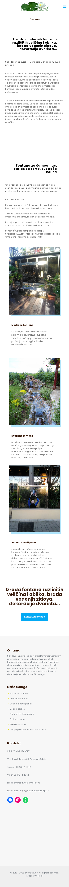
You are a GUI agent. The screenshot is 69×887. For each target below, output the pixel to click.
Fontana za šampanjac (22, 714)
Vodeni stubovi (17, 708)
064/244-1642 (23, 767)
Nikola (39, 875)
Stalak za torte (17, 719)
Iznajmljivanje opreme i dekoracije (28, 729)
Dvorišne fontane (22, 435)
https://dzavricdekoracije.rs (34, 790)
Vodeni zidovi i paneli (24, 542)
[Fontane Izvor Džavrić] (34, 6)
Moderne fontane (22, 325)
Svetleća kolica (18, 724)
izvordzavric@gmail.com (27, 782)
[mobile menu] (64, 6)
